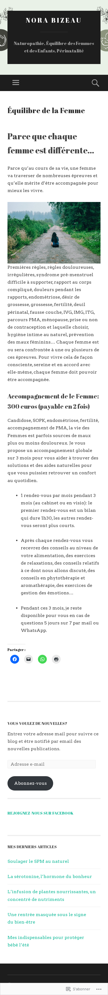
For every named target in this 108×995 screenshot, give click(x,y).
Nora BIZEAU (54, 20)
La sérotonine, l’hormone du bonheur (49, 876)
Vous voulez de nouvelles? (37, 723)
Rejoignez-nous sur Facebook (40, 813)
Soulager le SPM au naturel (38, 861)
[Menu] (15, 83)
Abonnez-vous (30, 783)
